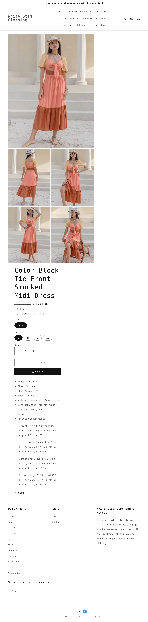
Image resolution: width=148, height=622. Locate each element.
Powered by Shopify (93, 617)
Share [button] (21, 492)
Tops (10, 521)
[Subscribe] (62, 591)
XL (47, 337)
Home (11, 516)
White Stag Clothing (77, 617)
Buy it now (38, 371)
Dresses (12, 533)
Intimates (13, 567)
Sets (10, 538)
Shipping (18, 313)
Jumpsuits (13, 550)
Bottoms (12, 527)
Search (55, 516)
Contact (56, 521)
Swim (11, 544)
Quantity (18, 345)
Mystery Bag (14, 572)
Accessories (14, 561)
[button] (72, 11)
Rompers (12, 555)
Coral (21, 325)
